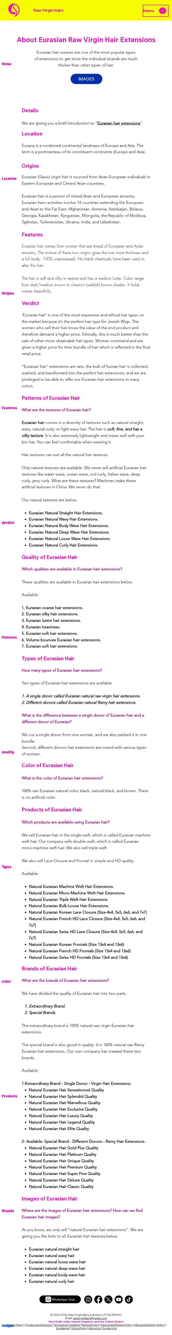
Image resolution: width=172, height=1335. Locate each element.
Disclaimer (63, 1328)
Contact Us (109, 1328)
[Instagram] (88, 1299)
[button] (86, 79)
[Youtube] (119, 1299)
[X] (108, 1299)
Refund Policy (90, 1325)
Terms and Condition (67, 1325)
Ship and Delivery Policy (149, 1325)
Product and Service (38, 1325)
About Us (95, 1328)
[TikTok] (129, 1299)
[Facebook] (98, 1299)
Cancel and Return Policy (117, 1325)
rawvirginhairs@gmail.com (90, 1318)
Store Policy (79, 1328)
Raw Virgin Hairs (49, 10)
